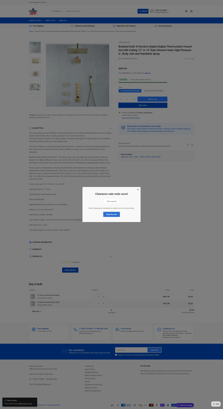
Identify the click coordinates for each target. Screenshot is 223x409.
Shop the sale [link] (111, 214)
